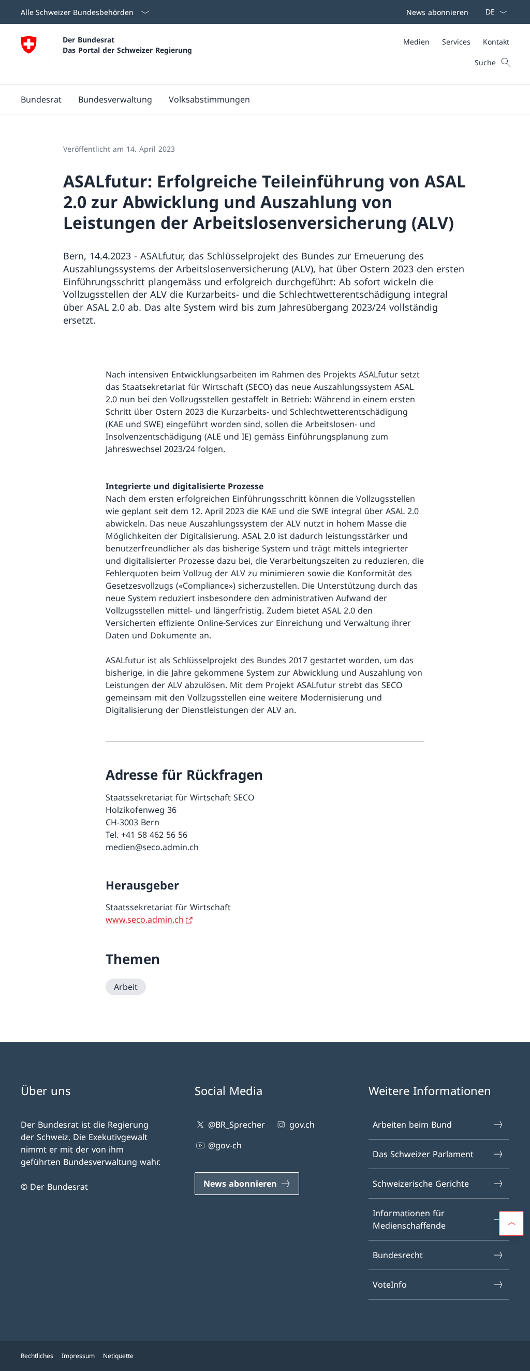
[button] (41, 99)
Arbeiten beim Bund (412, 1124)
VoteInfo (390, 1284)
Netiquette (118, 1355)
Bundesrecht (398, 1255)
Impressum (78, 1355)
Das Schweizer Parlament (423, 1154)
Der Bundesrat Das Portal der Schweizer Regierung (127, 44)
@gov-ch (225, 1145)
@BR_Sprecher (236, 1124)
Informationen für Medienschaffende (409, 1219)
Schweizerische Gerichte (421, 1183)
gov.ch (301, 1124)
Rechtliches (37, 1355)
